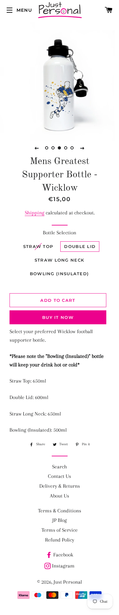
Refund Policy (59, 540)
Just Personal (68, 582)
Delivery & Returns (59, 486)
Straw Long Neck (59, 260)
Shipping (34, 213)
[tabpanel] (59, 81)
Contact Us (59, 476)
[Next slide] (82, 148)
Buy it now (58, 317)
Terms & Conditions (59, 511)
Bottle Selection (59, 233)
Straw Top (38, 246)
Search (59, 467)
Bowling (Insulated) (59, 273)
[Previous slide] (37, 148)
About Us (59, 496)
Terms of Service (60, 530)
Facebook (63, 555)
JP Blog (59, 520)
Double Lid (80, 246)
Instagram (63, 566)
